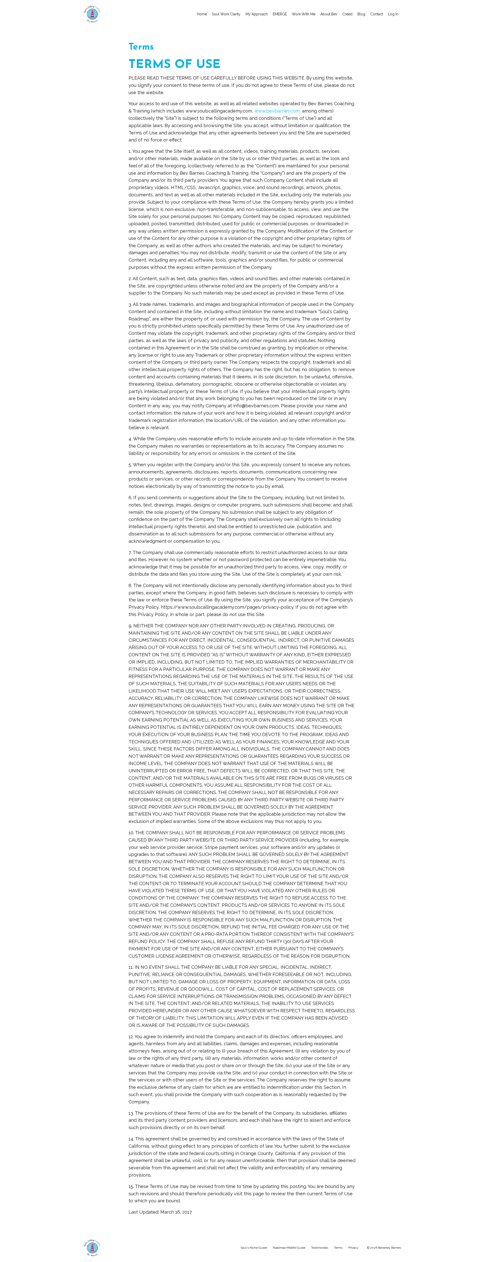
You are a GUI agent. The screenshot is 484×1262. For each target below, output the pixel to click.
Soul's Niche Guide (253, 1247)
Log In (393, 14)
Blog (361, 14)
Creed (347, 14)
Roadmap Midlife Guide (289, 1247)
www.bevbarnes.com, (277, 111)
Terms (338, 1247)
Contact (376, 14)
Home (202, 14)
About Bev (328, 14)
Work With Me (303, 14)
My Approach (257, 14)
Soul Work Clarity (226, 14)
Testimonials (319, 1247)
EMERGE (280, 14)
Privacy (353, 1247)
